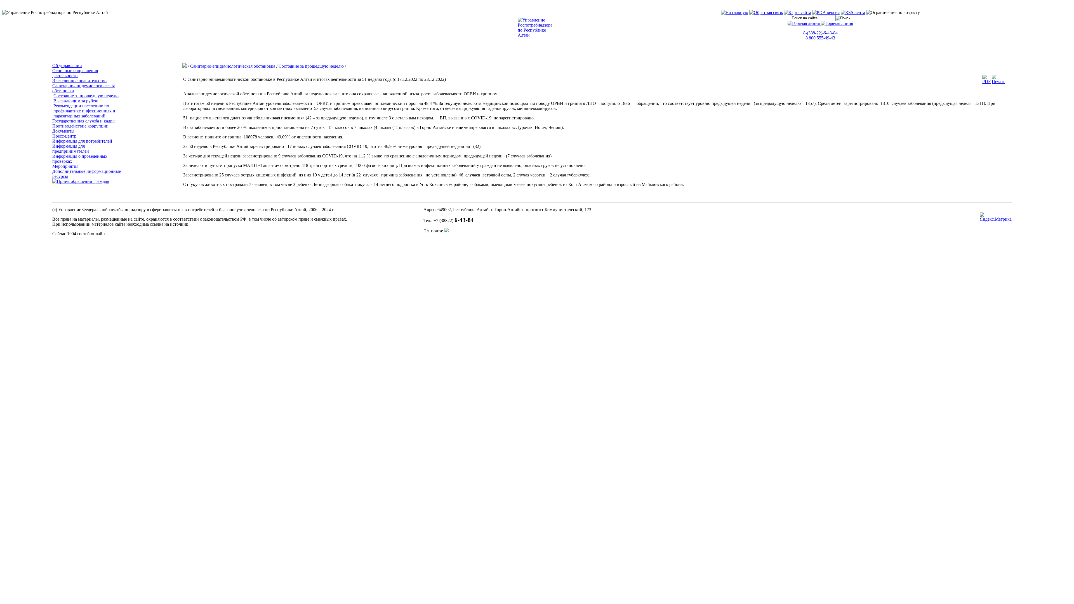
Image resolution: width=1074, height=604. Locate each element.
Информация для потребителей (82, 141)
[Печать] (998, 81)
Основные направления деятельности (75, 73)
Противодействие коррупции (80, 126)
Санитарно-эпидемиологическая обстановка (232, 66)
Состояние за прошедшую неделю (86, 95)
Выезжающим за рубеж (75, 100)
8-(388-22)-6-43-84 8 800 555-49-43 (820, 35)
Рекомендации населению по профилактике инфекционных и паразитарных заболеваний (84, 110)
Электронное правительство (79, 80)
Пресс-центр (64, 136)
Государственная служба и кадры (84, 121)
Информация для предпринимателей (70, 149)
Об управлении (67, 65)
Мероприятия (65, 166)
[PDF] (986, 81)
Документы (63, 131)
